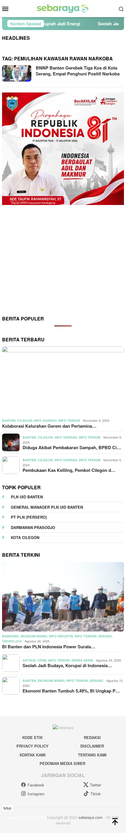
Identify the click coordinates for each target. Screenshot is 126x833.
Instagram (36, 793)
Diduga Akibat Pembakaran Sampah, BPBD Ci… (72, 447)
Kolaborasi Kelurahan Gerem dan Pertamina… (49, 426)
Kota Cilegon (25, 537)
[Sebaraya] (63, 8)
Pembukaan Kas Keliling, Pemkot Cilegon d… (69, 470)
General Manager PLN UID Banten (47, 507)
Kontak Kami (33, 755)
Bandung (10, 636)
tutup (7, 807)
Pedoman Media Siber (62, 763)
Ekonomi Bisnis (34, 636)
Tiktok (95, 793)
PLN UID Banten (27, 497)
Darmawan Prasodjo (33, 527)
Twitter (95, 785)
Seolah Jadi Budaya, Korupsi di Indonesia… (67, 665)
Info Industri (61, 636)
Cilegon (24, 420)
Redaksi (92, 737)
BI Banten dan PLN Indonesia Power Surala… (48, 646)
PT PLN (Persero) (29, 517)
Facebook (36, 785)
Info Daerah (45, 420)
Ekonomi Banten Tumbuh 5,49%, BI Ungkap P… (71, 690)
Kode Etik (32, 737)
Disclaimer (92, 746)
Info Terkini (69, 420)
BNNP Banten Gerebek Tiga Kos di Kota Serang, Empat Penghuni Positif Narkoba (78, 71)
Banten (9, 420)
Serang (105, 636)
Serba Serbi (82, 660)
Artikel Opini (34, 660)
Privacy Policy (32, 746)
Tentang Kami (92, 755)
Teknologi (12, 641)
